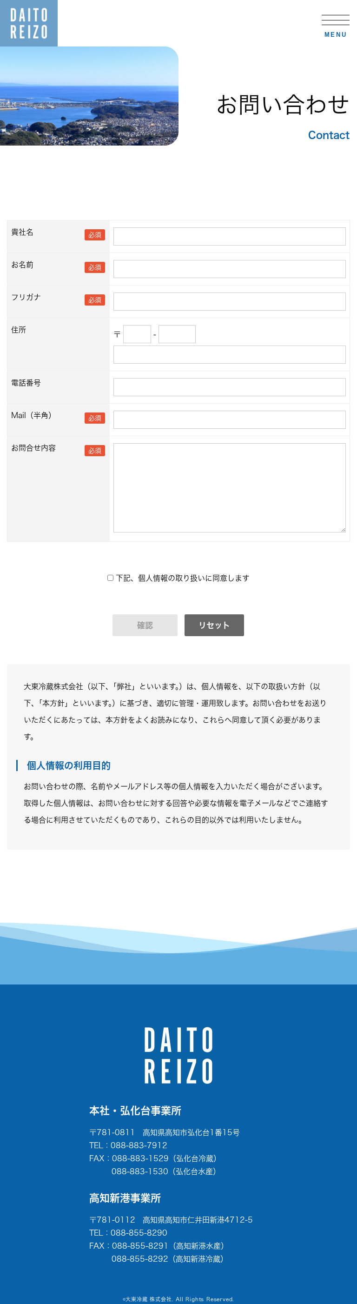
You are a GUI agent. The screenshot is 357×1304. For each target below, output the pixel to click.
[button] (336, 27)
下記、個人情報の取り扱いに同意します (181, 578)
